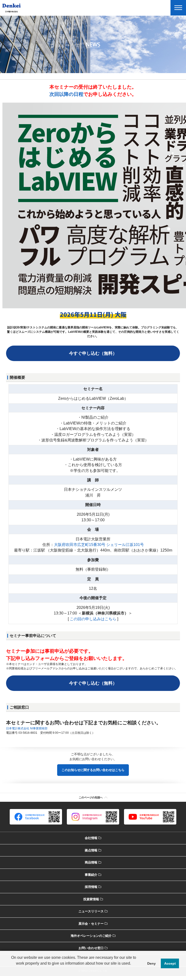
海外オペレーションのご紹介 (91, 936)
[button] (73, 969)
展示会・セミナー (91, 923)
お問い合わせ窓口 (91, 948)
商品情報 (91, 862)
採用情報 (91, 887)
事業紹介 (91, 875)
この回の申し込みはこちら (93, 619)
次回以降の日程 (66, 94)
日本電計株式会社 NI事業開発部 (26, 728)
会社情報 (91, 838)
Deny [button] (151, 963)
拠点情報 (91, 850)
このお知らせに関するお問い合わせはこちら (93, 770)
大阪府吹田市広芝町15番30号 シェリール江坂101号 (99, 545)
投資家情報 (91, 899)
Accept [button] (170, 963)
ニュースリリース (91, 911)
